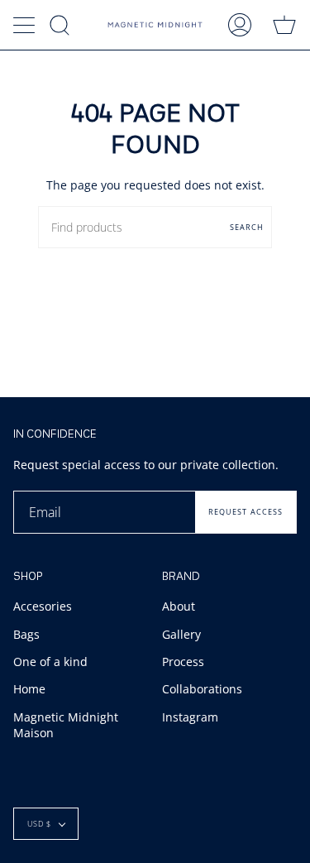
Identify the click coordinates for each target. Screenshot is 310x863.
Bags (26, 634)
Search (247, 227)
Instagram (190, 717)
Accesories (42, 606)
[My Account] (239, 25)
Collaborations (202, 689)
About (178, 606)
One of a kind (50, 661)
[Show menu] (25, 24)
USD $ (39, 823)
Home (29, 689)
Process (183, 661)
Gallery (181, 634)
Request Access (245, 511)
